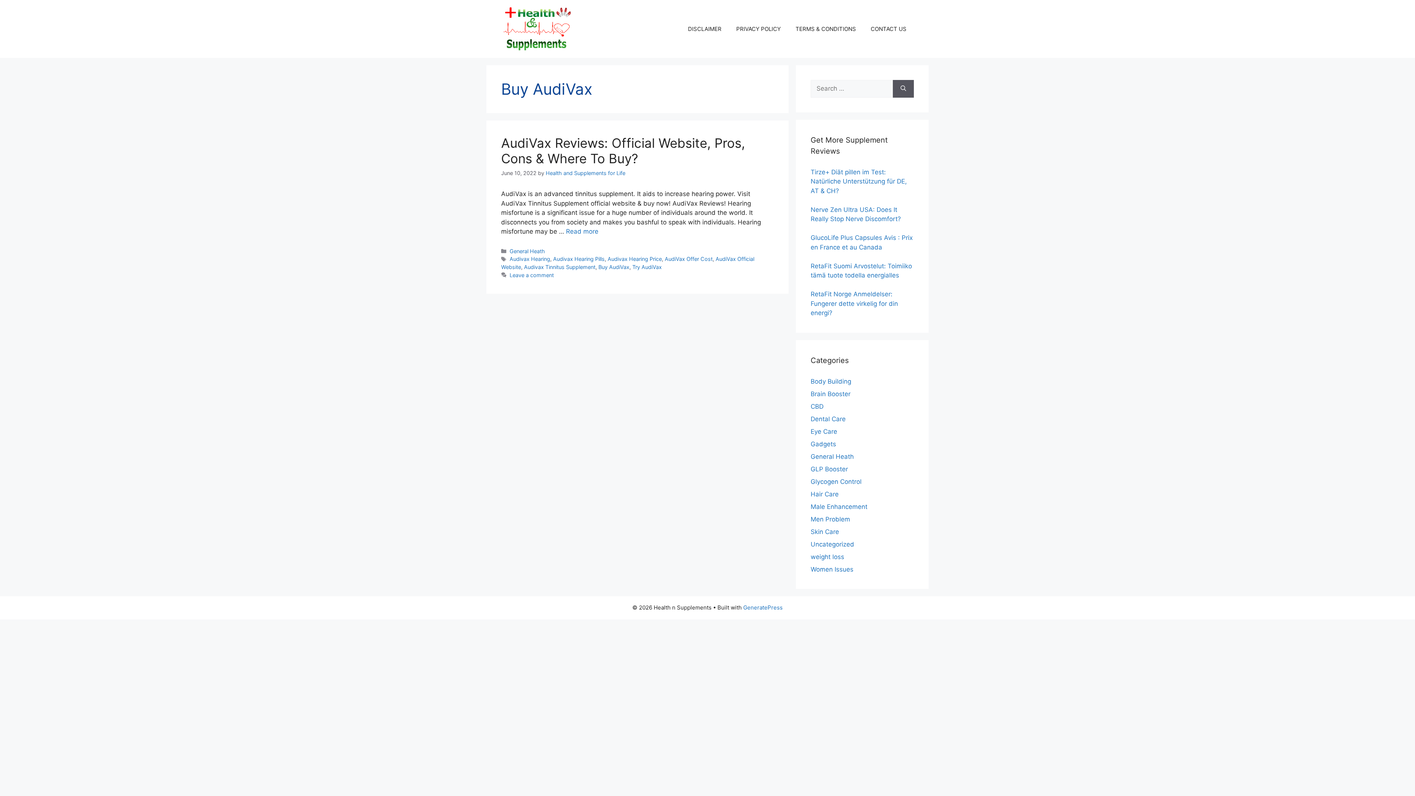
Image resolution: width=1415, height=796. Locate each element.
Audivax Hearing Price (635, 259)
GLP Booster (829, 469)
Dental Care (828, 419)
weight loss (827, 557)
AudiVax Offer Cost (689, 259)
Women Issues (832, 569)
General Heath (527, 251)
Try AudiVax (647, 267)
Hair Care (825, 494)
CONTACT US (888, 28)
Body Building (831, 381)
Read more (582, 231)
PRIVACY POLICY (758, 28)
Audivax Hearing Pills (579, 259)
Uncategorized (832, 544)
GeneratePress (763, 607)
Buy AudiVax (613, 267)
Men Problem (830, 519)
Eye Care (824, 431)
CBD (817, 406)
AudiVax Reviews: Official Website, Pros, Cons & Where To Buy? (623, 150)
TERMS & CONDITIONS (826, 28)
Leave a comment (532, 275)
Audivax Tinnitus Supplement (559, 267)
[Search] (903, 89)
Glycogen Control (836, 481)
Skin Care (825, 531)
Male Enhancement (839, 506)
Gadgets (823, 444)
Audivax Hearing (530, 259)
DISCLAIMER (705, 28)
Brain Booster (830, 394)
